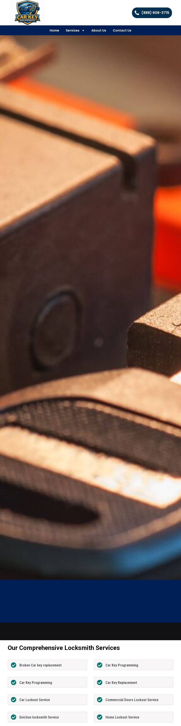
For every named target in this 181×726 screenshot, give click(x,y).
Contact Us (122, 30)
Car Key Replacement (121, 683)
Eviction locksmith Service (39, 717)
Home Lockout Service (122, 717)
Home (54, 30)
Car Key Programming (122, 665)
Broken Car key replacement (40, 665)
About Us (98, 30)
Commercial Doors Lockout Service (132, 700)
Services (72, 30)
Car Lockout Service (34, 700)
